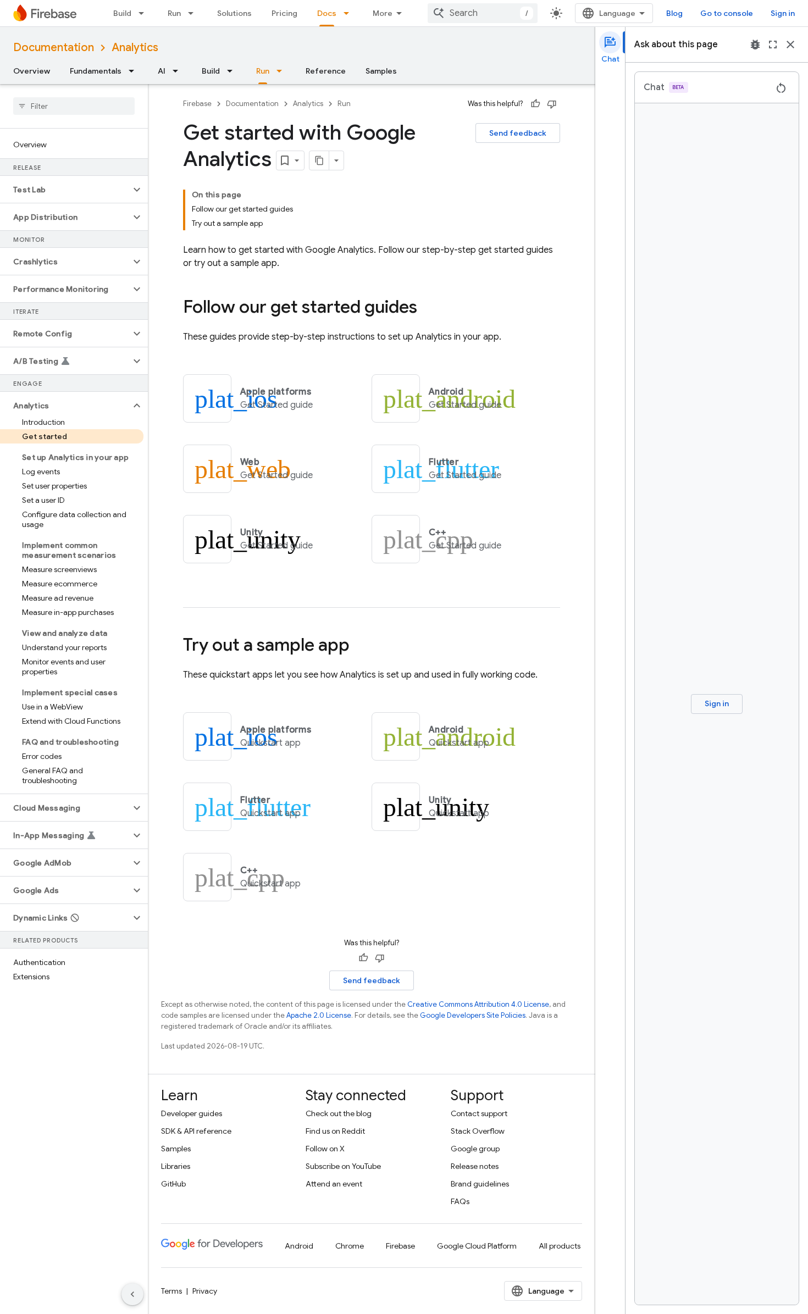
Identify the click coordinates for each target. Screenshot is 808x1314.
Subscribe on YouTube (343, 1166)
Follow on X (325, 1149)
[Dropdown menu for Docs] (349, 13)
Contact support (479, 1113)
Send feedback (517, 133)
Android (299, 1246)
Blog (674, 13)
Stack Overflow (478, 1131)
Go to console (726, 13)
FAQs (460, 1201)
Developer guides (191, 1113)
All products (559, 1246)
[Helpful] (535, 104)
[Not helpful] (552, 104)
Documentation (53, 47)
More (382, 13)
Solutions (234, 13)
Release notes (475, 1166)
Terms (171, 1291)
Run (174, 13)
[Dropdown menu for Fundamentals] (134, 71)
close (790, 44)
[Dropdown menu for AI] (178, 71)
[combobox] (483, 13)
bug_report (755, 44)
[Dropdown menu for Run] (194, 13)
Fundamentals (95, 71)
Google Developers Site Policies (472, 1015)
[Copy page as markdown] (319, 160)
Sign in (783, 13)
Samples (381, 71)
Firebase (197, 103)
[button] (65, 189)
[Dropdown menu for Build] (144, 13)
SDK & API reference (196, 1131)
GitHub (173, 1184)
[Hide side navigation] (132, 1294)
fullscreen (772, 44)
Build (122, 13)
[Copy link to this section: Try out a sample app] (361, 646)
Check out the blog (339, 1113)
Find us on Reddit (335, 1131)
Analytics (135, 47)
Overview (31, 71)
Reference (326, 71)
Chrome (349, 1246)
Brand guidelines (480, 1184)
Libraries (175, 1166)
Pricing (284, 13)
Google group (475, 1149)
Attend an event (334, 1184)
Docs (326, 13)
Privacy (204, 1291)
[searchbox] (74, 106)
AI (161, 71)
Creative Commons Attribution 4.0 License (478, 1004)
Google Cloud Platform (477, 1246)
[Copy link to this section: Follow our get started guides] (428, 308)
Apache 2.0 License (318, 1015)
